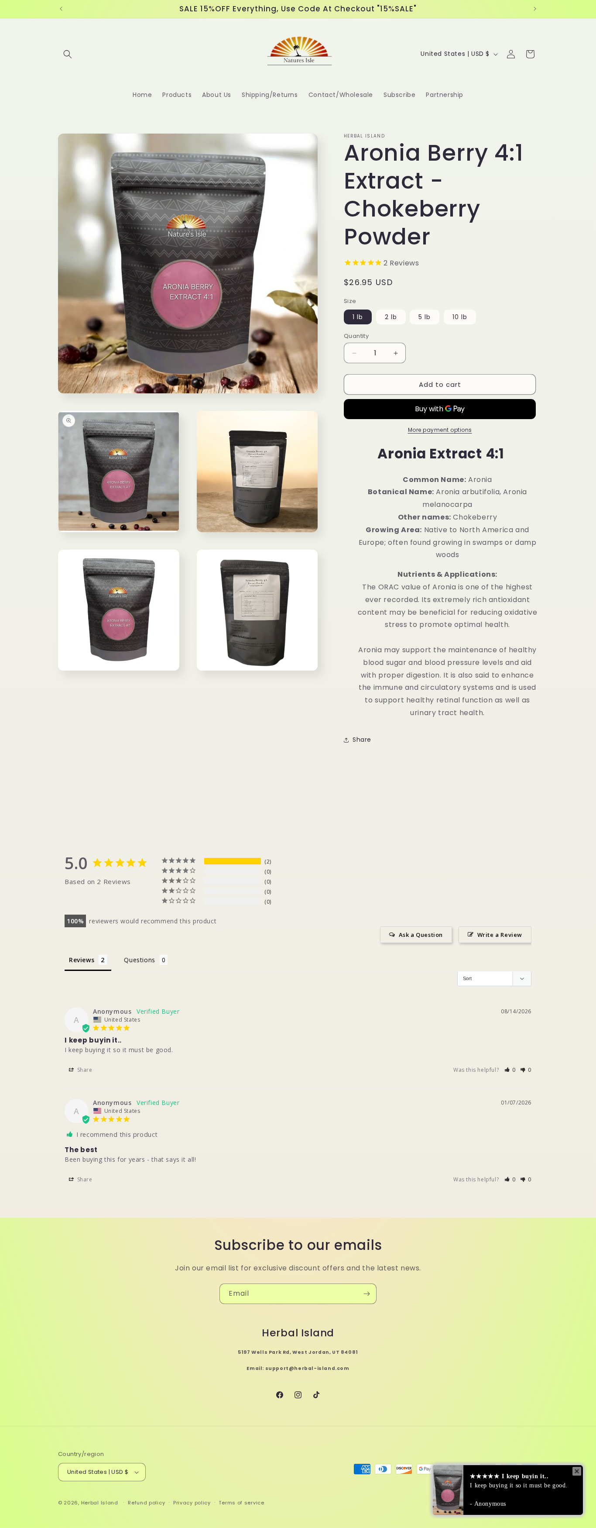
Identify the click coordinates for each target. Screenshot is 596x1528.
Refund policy (146, 1502)
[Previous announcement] (61, 8)
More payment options (440, 430)
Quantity (356, 336)
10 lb (459, 317)
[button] (67, 54)
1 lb (358, 317)
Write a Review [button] (499, 935)
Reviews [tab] (81, 960)
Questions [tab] (139, 960)
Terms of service (241, 1502)
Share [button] (362, 739)
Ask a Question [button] (421, 935)
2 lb (391, 317)
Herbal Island (99, 1502)
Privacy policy (192, 1502)
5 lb (424, 317)
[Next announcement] (535, 8)
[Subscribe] (366, 1294)
